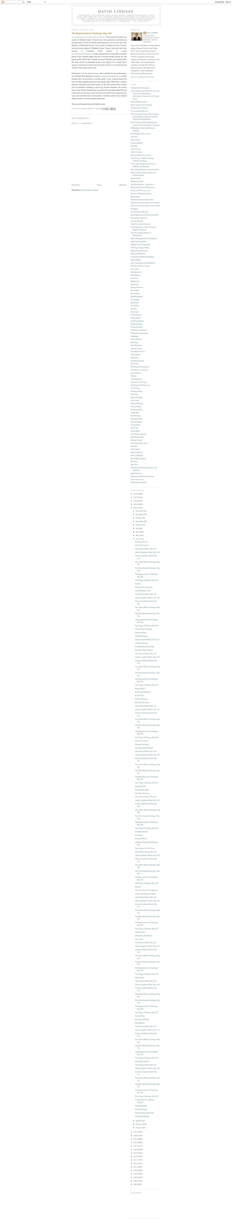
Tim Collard (135, 449)
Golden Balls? (140, 932)
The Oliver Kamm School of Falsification (141, 234)
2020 (136, 1135)
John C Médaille (137, 455)
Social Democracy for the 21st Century (145, 215)
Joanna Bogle (136, 354)
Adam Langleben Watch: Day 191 (147, 709)
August (138, 525)
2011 (136, 1167)
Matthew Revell (136, 440)
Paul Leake (135, 312)
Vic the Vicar (135, 388)
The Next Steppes (141, 636)
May (137, 535)
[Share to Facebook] (111, 108)
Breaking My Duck (142, 789)
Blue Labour (135, 196)
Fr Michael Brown (137, 321)
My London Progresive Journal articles (145, 169)
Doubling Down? (141, 541)
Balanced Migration (138, 253)
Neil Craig (134, 428)
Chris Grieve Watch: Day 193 (145, 594)
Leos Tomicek (136, 373)
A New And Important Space (145, 893)
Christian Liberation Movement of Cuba (145, 205)
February (139, 1124)
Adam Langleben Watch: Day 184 (147, 984)
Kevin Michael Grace (138, 458)
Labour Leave (136, 149)
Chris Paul (134, 394)
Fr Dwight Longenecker (139, 333)
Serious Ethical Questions (144, 1112)
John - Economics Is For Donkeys (143, 263)
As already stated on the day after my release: (88, 37)
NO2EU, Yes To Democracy (141, 244)
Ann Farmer (135, 299)
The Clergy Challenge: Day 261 (146, 782)
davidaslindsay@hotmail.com (82, 54)
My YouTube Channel (139, 101)
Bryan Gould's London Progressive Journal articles (143, 173)
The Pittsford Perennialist (140, 366)
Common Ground (141, 831)
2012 (136, 1163)
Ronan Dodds (136, 260)
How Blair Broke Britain (144, 650)
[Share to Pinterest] (114, 108)
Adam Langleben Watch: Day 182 (147, 1068)
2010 (136, 1170)
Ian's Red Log (136, 415)
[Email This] (104, 108)
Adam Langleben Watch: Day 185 (147, 946)
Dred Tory (134, 464)
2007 (136, 1181)
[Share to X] (109, 108)
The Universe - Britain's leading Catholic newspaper (142, 159)
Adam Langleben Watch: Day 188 (147, 855)
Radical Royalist (137, 452)
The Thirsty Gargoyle (138, 434)
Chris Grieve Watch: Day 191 (145, 706)
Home (99, 185)
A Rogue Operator (141, 643)
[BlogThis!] (106, 108)
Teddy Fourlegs (136, 152)
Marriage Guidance (142, 744)
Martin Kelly (135, 431)
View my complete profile (142, 77)
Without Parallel (141, 1106)
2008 (136, 1177)
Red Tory (134, 461)
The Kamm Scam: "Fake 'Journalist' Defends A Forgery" (143, 228)
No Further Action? (142, 1061)
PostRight (134, 209)
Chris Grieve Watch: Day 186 (145, 897)
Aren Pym (134, 136)
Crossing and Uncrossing (144, 748)
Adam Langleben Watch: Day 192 (147, 657)
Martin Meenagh (137, 403)
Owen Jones (135, 269)
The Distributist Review (139, 211)
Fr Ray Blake (135, 318)
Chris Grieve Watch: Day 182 (145, 1065)
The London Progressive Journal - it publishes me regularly (144, 165)
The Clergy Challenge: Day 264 (146, 625)
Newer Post (76, 185)
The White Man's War (143, 590)
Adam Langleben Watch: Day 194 (147, 552)
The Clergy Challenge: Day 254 (146, 1058)
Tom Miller (135, 305)
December (139, 511)
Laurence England (137, 360)
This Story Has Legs (142, 793)
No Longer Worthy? (142, 1019)
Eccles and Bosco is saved (140, 190)
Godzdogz (134, 336)
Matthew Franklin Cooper (140, 266)
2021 (136, 1132)
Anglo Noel (135, 412)
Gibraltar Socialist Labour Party (142, 199)
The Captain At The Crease (145, 848)
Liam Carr (134, 278)
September (140, 521)
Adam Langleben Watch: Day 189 (147, 800)
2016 (136, 1149)
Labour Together (137, 143)
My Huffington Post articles (141, 133)
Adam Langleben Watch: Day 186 (147, 900)
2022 (136, 508)
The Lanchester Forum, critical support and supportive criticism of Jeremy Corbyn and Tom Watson (145, 116)
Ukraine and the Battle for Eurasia (147, 639)
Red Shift (134, 146)
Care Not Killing (137, 221)
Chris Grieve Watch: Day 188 (145, 852)
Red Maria (134, 302)
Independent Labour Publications (143, 187)
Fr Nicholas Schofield (138, 330)
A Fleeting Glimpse (142, 1116)
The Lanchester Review (139, 111)
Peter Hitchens (136, 272)
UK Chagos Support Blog (140, 247)
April (138, 539)
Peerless (138, 886)
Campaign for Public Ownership (142, 256)
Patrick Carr (135, 281)
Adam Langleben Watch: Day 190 (147, 755)
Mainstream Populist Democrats (142, 476)
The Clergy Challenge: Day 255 (146, 1012)
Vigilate (138, 583)
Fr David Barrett (136, 324)
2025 (136, 497)
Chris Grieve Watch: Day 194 (145, 548)
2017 (136, 1146)
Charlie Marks (136, 406)
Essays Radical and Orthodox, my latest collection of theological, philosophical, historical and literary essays (145, 95)
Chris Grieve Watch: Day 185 (145, 942)
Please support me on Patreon (141, 105)
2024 (136, 501)
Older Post (123, 185)
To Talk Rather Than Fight (144, 646)
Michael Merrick (137, 287)
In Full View (139, 695)
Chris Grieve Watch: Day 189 (145, 796)
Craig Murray (136, 425)
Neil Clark (134, 284)
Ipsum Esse (135, 363)
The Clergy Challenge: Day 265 (146, 580)
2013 (136, 1160)
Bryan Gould (135, 178)
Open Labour (135, 139)
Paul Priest (134, 342)
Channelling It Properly (143, 629)
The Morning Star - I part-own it (142, 184)
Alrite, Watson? (136, 339)
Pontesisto (134, 357)
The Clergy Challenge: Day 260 (146, 828)
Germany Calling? (141, 741)
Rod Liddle (135, 290)
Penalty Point (140, 1016)
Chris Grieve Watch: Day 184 (145, 981)
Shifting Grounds (137, 181)
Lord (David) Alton (138, 351)
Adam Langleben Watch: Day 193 (147, 597)
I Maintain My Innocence (140, 88)
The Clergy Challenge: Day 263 (146, 685)
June (137, 532)
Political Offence (141, 838)
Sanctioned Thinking (143, 692)
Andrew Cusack (136, 348)
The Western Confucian (139, 370)
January (139, 1127)
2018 (136, 1142)
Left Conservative (137, 479)
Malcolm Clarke (137, 397)
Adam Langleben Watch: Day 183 (147, 1030)
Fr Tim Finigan (136, 314)
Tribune (133, 376)
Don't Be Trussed (141, 1109)
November (140, 514)
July (137, 528)
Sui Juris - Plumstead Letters (141, 193)
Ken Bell (134, 446)
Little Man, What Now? (139, 443)
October (139, 518)
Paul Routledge (136, 422)
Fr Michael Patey (137, 409)
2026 (136, 494)
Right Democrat (136, 473)
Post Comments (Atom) (90, 190)
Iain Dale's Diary (137, 418)
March (138, 1120)
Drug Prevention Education (141, 224)
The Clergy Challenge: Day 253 (146, 1096)
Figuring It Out (140, 786)
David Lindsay (116, 11)
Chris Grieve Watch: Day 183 (145, 1026)
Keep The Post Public (138, 241)
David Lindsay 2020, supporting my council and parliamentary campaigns (145, 123)
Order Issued (139, 977)
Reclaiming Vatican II (139, 218)
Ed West (134, 308)
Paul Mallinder (136, 345)
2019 (136, 1139)
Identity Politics (141, 632)
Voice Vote (139, 939)
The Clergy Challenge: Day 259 (146, 883)
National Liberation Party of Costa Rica (145, 202)
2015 (136, 1153)
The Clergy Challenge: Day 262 (146, 737)
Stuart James (135, 293)
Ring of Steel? (140, 688)
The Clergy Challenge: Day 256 (146, 974)
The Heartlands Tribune (139, 108)
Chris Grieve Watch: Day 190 (145, 751)
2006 (136, 1184)
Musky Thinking (141, 699)
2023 (136, 504)
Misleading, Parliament (143, 935)
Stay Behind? (140, 1023)
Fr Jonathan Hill (136, 327)
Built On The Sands (142, 702)
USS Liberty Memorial (139, 482)
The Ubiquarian (136, 379)
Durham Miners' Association (141, 155)
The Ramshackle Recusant (140, 385)
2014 (136, 1156)
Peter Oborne (135, 275)
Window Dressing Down (144, 587)
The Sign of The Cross (139, 382)
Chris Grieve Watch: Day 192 (145, 653)
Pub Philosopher (137, 296)
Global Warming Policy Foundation (144, 238)
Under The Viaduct (142, 545)
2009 (136, 1174)
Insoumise (138, 835)
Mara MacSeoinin (137, 437)
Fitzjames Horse (136, 391)
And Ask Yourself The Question (146, 890)
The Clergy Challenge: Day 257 (146, 928)
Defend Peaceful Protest (139, 250)
